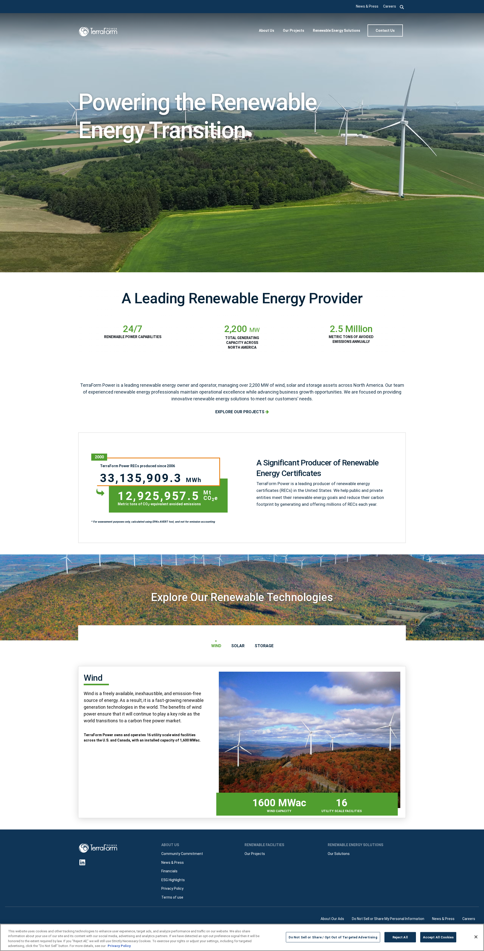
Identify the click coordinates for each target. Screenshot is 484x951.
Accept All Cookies (438, 937)
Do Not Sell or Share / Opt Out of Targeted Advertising (333, 937)
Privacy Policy (119, 946)
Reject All (400, 937)
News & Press (367, 6)
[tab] (216, 645)
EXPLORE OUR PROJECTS (240, 411)
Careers (389, 6)
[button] (402, 6)
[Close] (475, 936)
